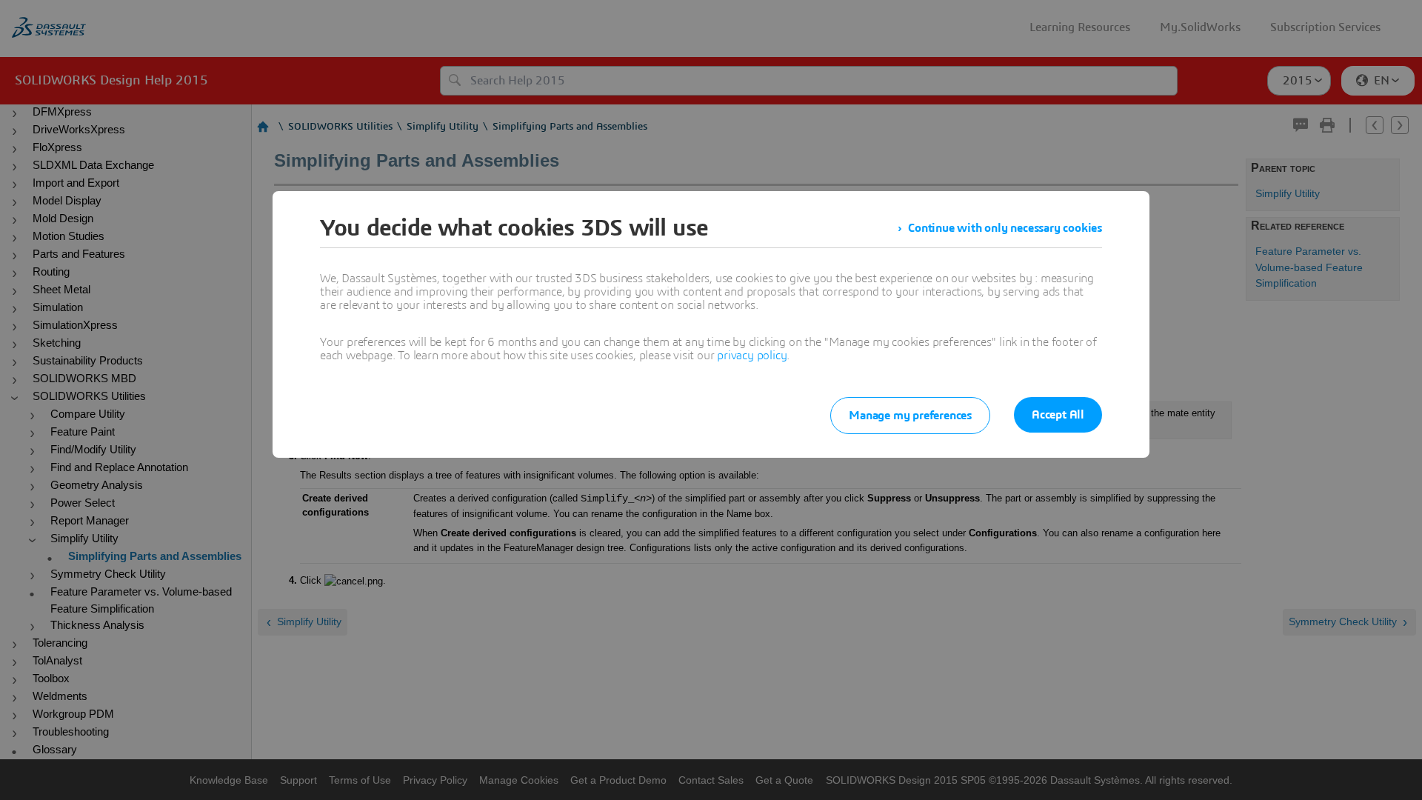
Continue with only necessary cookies (1005, 228)
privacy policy (752, 355)
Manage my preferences (910, 415)
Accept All (1058, 415)
